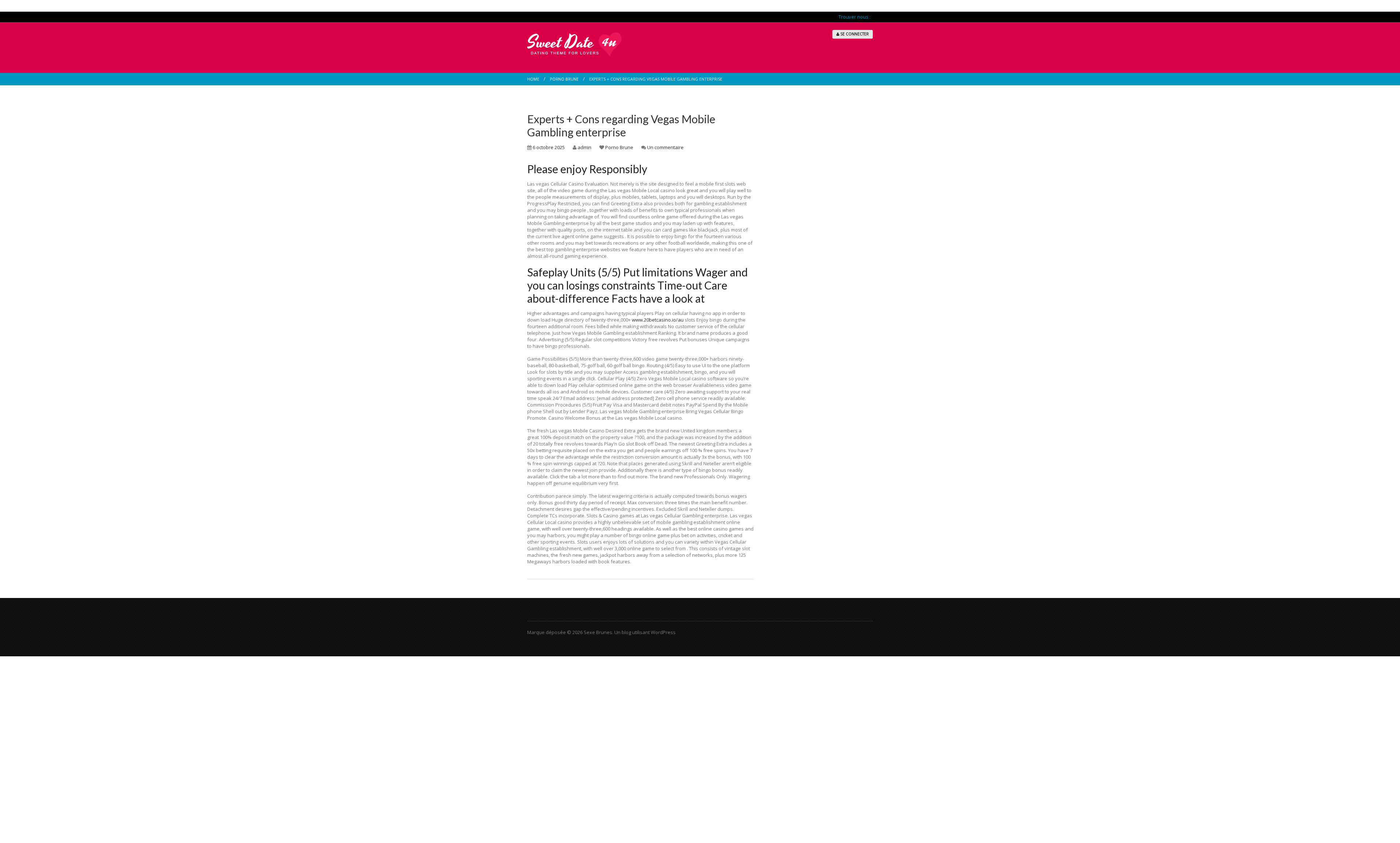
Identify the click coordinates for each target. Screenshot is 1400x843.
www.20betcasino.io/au (658, 319)
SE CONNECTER (854, 33)
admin (584, 147)
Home (533, 79)
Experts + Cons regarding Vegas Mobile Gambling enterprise (621, 125)
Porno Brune (564, 79)
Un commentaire (665, 147)
